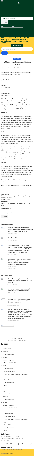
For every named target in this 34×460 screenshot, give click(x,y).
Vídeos (5, 385)
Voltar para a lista (5, 199)
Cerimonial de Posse (9, 354)
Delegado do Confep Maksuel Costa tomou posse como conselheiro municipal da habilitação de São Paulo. (19, 301)
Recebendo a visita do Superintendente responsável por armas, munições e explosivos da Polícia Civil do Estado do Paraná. (20, 229)
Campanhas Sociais (9, 368)
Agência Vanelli (9, 453)
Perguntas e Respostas (8, 360)
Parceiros (5, 357)
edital (2, 101)
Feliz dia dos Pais (12, 238)
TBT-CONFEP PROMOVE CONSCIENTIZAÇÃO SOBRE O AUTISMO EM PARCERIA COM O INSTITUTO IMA (19, 290)
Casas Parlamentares (9, 382)
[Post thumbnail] (3, 230)
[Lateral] (2, 458)
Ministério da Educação (26, 185)
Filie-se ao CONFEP (17, 45)
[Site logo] (9, 8)
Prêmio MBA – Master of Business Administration (16, 374)
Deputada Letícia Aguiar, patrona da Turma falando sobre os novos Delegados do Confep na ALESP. (20, 280)
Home (4, 346)
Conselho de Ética (7, 349)
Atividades (5, 351)
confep (5, 68)
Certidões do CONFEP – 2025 (10, 363)
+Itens (4, 377)
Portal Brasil (17, 58)
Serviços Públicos (8, 380)
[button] (17, 389)
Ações (4, 365)
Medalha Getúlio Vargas (9, 371)
